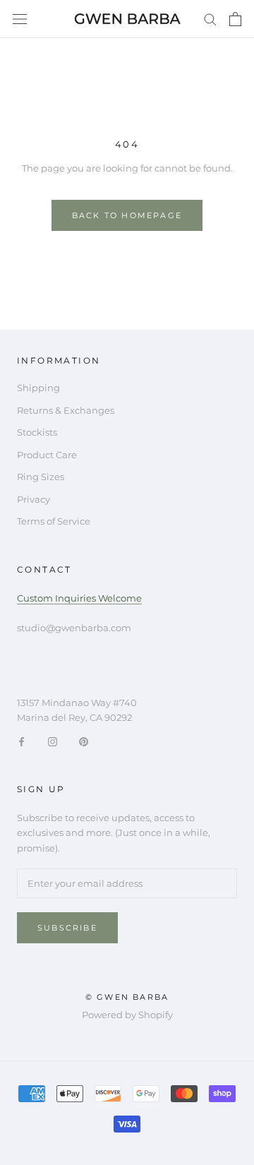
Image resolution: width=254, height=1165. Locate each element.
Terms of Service (53, 521)
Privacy (33, 499)
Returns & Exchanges (65, 410)
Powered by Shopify (127, 1014)
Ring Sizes (40, 476)
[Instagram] (52, 741)
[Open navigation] (20, 19)
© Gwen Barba (127, 997)
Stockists (37, 432)
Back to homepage (127, 215)
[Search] (210, 19)
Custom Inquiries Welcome (79, 598)
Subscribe (67, 928)
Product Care (47, 454)
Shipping (38, 387)
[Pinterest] (83, 741)
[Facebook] (21, 741)
